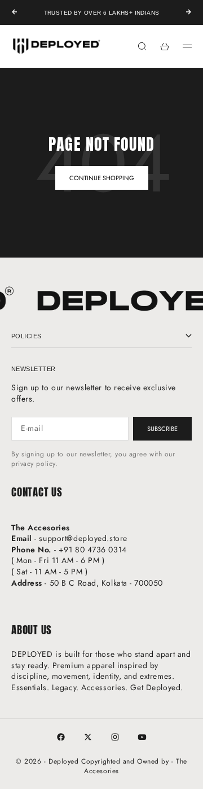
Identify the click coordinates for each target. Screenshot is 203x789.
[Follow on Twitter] (87, 737)
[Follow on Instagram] (115, 737)
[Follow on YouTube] (142, 737)
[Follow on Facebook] (60, 737)
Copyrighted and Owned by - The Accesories (134, 766)
